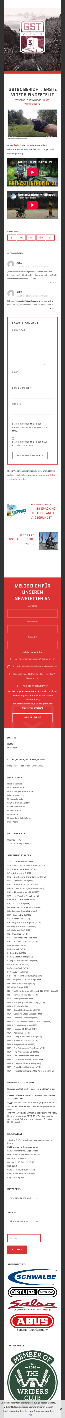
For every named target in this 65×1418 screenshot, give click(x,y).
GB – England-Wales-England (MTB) (23, 922)
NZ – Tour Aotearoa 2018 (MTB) (22, 994)
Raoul (10, 1088)
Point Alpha (12, 821)
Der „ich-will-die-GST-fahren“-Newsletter (34, 666)
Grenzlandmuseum (16, 806)
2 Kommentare (34, 100)
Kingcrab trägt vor (15, 1177)
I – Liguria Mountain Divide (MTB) (22, 960)
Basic (16, 145)
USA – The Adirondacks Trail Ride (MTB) (25, 1048)
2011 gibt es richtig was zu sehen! (23, 1146)
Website (16, 403)
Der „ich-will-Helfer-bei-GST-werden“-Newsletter (34, 676)
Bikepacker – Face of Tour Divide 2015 (25, 765)
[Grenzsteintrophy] (32, 39)
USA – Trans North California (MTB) (23, 1067)
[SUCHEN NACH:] (31, 1238)
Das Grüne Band (14, 783)
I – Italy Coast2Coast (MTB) (20, 956)
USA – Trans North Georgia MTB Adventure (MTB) (30, 1070)
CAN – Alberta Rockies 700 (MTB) (23, 892)
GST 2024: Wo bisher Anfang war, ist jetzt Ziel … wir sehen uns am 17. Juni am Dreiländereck (30, 1119)
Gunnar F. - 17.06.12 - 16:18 (20, 1162)
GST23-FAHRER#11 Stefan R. (21, 1173)
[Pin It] (31, 238)
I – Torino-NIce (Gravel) (18, 964)
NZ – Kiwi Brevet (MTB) (18, 987)
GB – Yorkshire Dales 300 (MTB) (22, 941)
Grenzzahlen (13, 814)
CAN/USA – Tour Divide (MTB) (21, 899)
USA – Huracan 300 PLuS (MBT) (22, 1029)
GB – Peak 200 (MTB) (17, 933)
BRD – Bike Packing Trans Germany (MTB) (26, 876)
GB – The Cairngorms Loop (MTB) (22, 937)
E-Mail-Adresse (21, 388)
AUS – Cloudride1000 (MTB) (20, 861)
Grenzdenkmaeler (15, 798)
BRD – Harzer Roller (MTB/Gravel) (23, 884)
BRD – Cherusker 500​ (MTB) (20, 880)
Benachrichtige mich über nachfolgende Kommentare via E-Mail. (31, 427)
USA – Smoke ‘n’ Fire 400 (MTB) (22, 1040)
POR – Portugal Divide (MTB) (20, 998)
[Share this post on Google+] (40, 238)
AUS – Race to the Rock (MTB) (21, 869)
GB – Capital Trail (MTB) (18, 918)
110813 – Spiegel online (19, 843)
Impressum (12, 747)
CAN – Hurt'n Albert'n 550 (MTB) (23, 895)
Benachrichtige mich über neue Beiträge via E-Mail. (30, 444)
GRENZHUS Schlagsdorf (18, 802)
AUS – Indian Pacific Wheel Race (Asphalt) (26, 865)
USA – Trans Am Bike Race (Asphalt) (24, 1063)
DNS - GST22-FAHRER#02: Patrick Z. (24, 1154)
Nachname (32, 621)
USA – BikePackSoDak (17, 1006)
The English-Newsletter (34, 685)
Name (16, 372)
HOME (10, 743)
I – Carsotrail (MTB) (16, 949)
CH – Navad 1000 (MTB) (18, 903)
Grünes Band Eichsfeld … (19, 818)
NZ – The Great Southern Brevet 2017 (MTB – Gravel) (32, 990)
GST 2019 (12, 1165)
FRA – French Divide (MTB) (19, 914)
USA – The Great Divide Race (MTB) (23, 1055)
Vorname (32, 605)
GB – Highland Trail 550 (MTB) (21, 926)
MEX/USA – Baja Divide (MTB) (21, 983)
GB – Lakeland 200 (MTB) (19, 930)
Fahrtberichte (32, 104)
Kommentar (19, 330)
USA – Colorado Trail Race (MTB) (22, 1017)
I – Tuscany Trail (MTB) (17, 968)
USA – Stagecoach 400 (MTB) (21, 1044)
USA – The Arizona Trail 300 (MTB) (23, 1051)
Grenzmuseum (14, 810)
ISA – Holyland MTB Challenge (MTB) (24, 979)
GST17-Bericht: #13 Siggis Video (22, 1150)
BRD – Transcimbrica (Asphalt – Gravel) (25, 888)
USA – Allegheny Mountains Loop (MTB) (26, 1002)
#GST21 (46, 100)
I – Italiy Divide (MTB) (17, 952)
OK (30, 1415)
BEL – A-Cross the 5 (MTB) (19, 873)
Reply (53, 282)
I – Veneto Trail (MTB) (17, 971)
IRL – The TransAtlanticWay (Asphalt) (24, 975)
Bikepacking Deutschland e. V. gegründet (32, 512)
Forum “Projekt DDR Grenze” (20, 791)
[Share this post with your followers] (21, 238)
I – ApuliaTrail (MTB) (16, 945)
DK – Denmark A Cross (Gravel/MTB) (24, 907)
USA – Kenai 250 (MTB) (18, 1032)
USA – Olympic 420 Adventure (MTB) (24, 1036)
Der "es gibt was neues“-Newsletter (34, 659)
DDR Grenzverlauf (15, 787)
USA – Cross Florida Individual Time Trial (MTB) (29, 1021)
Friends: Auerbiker (15, 795)
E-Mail (32, 637)
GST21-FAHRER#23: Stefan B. (21, 1169)
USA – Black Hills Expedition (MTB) (23, 1009)
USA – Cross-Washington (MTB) (22, 1025)
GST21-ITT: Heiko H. (32, 540)
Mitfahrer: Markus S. (17, 1158)
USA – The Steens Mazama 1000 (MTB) (25, 1059)
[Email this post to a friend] (50, 238)
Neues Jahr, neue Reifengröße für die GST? (36, 1102)
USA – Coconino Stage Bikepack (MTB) (25, 1013)
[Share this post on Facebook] (11, 238)
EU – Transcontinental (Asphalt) (22, 911)
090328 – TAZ (14, 839)
